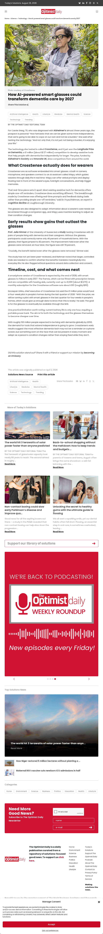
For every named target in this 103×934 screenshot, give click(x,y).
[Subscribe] (48, 679)
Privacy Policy (91, 872)
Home (7, 19)
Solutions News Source (20, 374)
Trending (28, 119)
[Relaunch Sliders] (55, 679)
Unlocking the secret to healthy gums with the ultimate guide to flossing (73, 510)
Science (13, 19)
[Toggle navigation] (6, 11)
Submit (90, 827)
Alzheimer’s (60, 130)
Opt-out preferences (50, 930)
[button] (99, 901)
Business (46, 791)
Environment (21, 791)
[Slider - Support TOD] (53, 679)
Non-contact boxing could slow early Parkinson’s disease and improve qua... (24, 510)
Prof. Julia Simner (17, 232)
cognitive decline (17, 202)
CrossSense (51, 149)
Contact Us (90, 869)
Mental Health (73, 114)
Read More (10, 464)
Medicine (58, 114)
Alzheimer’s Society (18, 158)
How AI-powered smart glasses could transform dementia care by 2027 (54, 19)
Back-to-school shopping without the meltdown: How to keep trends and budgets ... (74, 446)
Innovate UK (40, 158)
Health (35, 114)
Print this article (46, 374)
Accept (51, 924)
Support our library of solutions (31, 543)
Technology (22, 19)
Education (69, 791)
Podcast (88, 859)
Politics (57, 791)
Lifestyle (46, 114)
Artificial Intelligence (19, 114)
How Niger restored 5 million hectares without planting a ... (48, 761)
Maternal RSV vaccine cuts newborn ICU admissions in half (48, 770)
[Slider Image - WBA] (50, 679)
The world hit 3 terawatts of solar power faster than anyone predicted (27, 444)
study (62, 232)
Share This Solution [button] (17, 104)
